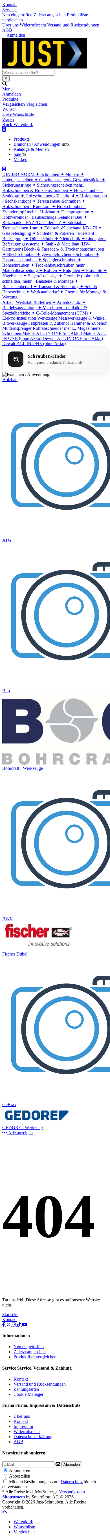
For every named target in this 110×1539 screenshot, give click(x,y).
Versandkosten (72, 1491)
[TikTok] (19, 1324)
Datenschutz (72, 1481)
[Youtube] (24, 1324)
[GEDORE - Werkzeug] (38, 1122)
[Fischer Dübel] (38, 949)
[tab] (23, 1521)
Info (65, 144)
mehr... (79, 185)
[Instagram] (14, 1324)
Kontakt (9, 4)
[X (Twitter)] (9, 1324)
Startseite (10, 1314)
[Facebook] (4, 1324)
